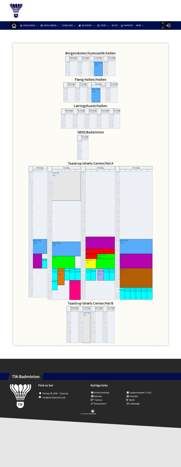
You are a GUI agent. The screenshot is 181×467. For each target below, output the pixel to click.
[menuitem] (14, 25)
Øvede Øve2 (90, 238)
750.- (72, 284)
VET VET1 (61, 271)
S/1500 (54, 270)
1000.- (96, 65)
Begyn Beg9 (96, 89)
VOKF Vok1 (73, 281)
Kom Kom (89, 260)
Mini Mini (89, 250)
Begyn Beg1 (37, 240)
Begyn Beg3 (98, 63)
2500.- (122, 272)
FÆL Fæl (101, 271)
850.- (60, 274)
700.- (54, 175)
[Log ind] (168, 25)
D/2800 (106, 272)
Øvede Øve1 (37, 255)
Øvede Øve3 (124, 255)
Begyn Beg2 (56, 243)
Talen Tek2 (101, 255)
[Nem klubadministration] (88, 413)
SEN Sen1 (123, 269)
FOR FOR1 (55, 173)
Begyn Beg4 (124, 240)
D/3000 (54, 272)
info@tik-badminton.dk (53, 397)
